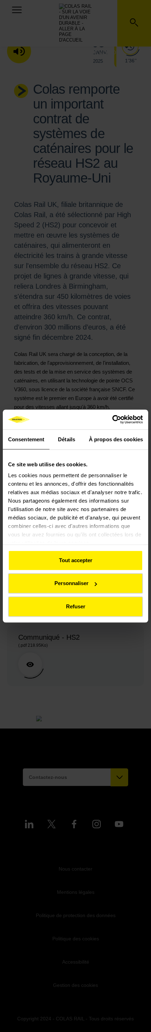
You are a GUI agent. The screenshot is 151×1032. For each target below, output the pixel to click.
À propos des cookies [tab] (116, 439)
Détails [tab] (66, 439)
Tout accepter (75, 560)
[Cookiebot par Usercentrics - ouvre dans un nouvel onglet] (112, 419)
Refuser (75, 606)
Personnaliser (71, 583)
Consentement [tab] (26, 439)
